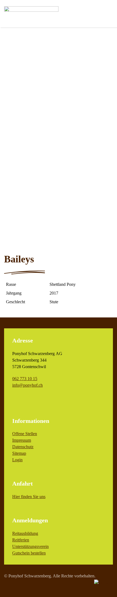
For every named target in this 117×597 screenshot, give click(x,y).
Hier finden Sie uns (28, 496)
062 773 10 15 (24, 378)
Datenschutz (22, 446)
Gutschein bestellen (29, 553)
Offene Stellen (24, 433)
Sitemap (19, 453)
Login (17, 459)
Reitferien (20, 540)
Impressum (21, 440)
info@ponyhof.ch (27, 385)
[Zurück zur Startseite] (31, 14)
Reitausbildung (25, 533)
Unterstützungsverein (30, 546)
